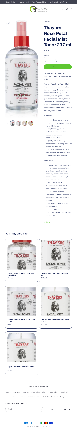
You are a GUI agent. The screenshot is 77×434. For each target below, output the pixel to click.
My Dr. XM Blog (59, 397)
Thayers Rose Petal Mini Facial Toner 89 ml (21, 320)
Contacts (16, 392)
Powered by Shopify (44, 426)
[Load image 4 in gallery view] (30, 123)
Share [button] (48, 222)
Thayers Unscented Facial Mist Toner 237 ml (55, 320)
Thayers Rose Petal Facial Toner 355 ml (54, 274)
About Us (25, 392)
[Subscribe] (40, 409)
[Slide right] (36, 123)
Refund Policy (64, 392)
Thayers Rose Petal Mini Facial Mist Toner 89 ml (21, 274)
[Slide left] (7, 123)
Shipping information (38, 392)
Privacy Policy (52, 392)
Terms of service (33, 397)
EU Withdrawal (46, 397)
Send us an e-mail (19, 397)
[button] (4, 9)
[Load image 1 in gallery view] (12, 123)
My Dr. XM (35, 426)
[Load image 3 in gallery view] (24, 123)
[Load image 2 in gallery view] (18, 123)
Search (8, 392)
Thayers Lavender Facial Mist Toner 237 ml (21, 367)
